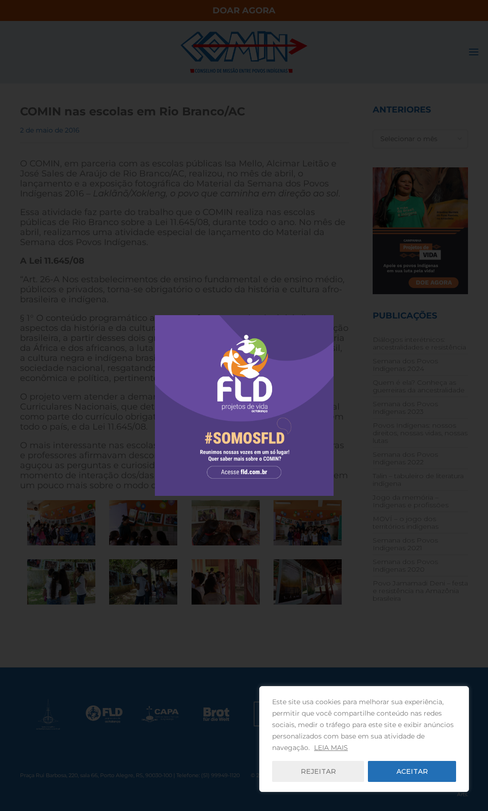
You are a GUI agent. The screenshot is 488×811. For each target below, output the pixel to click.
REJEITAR (318, 771)
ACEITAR (412, 771)
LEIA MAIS (331, 747)
